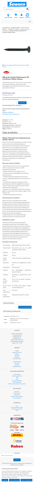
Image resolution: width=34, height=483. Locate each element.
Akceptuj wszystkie (26, 480)
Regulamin (17, 391)
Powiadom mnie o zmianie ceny (10, 114)
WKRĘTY (4, 29)
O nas (17, 405)
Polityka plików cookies (17, 407)
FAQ (17, 410)
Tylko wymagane (14, 480)
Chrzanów (17, 363)
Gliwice (17, 354)
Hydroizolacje (17, 374)
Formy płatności (17, 398)
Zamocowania (25, 27)
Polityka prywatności (17, 409)
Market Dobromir (17, 366)
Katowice (17, 355)
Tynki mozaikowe (17, 382)
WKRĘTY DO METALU (13, 29)
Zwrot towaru (17, 393)
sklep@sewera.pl (17, 338)
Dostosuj (4, 480)
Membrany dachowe (17, 376)
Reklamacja (17, 394)
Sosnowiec (17, 357)
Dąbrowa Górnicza (17, 352)
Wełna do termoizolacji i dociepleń (17, 383)
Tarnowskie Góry (17, 358)
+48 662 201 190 (19, 339)
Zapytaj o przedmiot (7, 112)
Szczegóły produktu (15, 27)
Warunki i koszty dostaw (17, 396)
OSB (17, 377)
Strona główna (5, 27)
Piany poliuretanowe (17, 380)
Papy (17, 379)
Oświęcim (17, 365)
